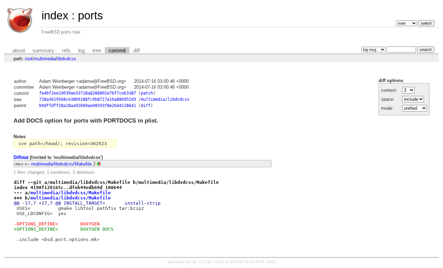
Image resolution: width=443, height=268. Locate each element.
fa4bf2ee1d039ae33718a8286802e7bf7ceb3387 (87, 93)
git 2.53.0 (215, 262)
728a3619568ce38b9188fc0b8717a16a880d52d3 (87, 99)
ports (90, 15)
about (18, 50)
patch (147, 93)
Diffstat (20, 157)
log (81, 50)
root (29, 58)
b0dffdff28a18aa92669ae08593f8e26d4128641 (87, 105)
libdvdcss (66, 58)
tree (96, 50)
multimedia (45, 58)
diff (136, 50)
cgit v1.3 (198, 262)
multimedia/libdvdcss (165, 99)
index (55, 15)
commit (117, 50)
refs (66, 50)
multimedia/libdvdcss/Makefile (61, 164)
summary (43, 50)
